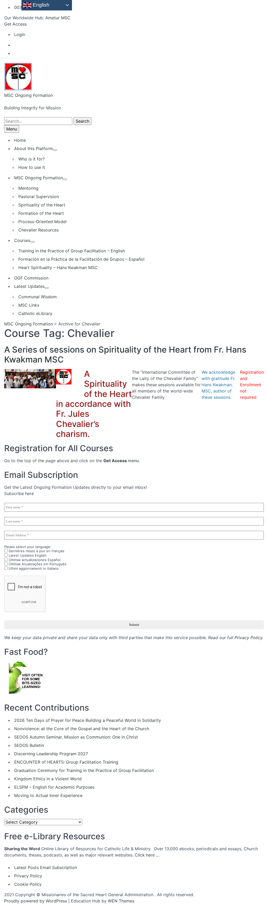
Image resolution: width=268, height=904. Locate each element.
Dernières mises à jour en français (36, 551)
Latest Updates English (27, 555)
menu (121, 460)
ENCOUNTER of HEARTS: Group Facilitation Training (66, 762)
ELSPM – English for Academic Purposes (54, 787)
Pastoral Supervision (38, 196)
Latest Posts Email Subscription (45, 867)
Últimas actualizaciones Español (34, 560)
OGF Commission (31, 278)
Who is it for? (31, 159)
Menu (11, 129)
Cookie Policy (28, 884)
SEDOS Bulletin (29, 745)
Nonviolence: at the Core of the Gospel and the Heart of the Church (81, 728)
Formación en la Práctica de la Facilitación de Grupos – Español (81, 259)
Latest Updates (29, 286)
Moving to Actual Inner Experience (48, 795)
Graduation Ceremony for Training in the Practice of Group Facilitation (84, 770)
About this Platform (33, 148)
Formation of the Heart (41, 213)
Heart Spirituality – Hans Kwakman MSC (58, 267)
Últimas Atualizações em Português (37, 564)
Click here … (147, 855)
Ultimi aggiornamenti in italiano (33, 568)
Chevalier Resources (38, 230)
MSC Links (28, 305)
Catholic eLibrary (35, 313)
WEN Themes (121, 900)
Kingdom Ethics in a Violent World (48, 778)
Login (19, 34)
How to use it (31, 167)
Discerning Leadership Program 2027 (51, 753)
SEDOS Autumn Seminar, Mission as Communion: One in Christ (76, 737)
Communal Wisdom (37, 296)
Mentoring (28, 188)
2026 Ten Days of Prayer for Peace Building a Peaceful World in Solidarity (87, 720)
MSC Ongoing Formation (28, 95)
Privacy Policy (248, 637)
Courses (22, 240)
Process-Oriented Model (42, 221)
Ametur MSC (57, 17)
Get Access (15, 24)
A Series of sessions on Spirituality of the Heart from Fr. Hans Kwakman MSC (125, 354)
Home (20, 140)
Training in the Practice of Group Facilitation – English (71, 250)
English (40, 5)
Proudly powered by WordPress (35, 900)
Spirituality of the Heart (41, 204)
